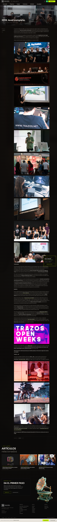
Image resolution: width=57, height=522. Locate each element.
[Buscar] (45, 1)
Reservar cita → (7, 492)
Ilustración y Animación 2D (23, 507)
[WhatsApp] (47, 1)
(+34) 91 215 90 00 (4, 511)
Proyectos (12, 4)
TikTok (6, 517)
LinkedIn (3, 30)
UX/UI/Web (21, 508)
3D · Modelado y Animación (23, 509)
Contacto (51, 1)
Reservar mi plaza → (50, 264)
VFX (20, 512)
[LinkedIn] (15, 1)
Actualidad (39, 4)
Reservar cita (46, 506)
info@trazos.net (4, 512)
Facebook (14, 517)
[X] (18, 1)
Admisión (32, 4)
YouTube (9, 517)
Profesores (33, 509)
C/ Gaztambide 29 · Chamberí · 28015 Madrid (7, 507)
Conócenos (25, 4)
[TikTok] (12, 1)
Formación (5, 4)
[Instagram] (11, 1)
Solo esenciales (52, 520)
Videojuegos (21, 513)
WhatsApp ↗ (3, 510)
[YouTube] (14, 1)
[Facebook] (16, 1)
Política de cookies (16, 520)
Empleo (18, 4)
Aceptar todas (46, 520)
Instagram (3, 517)
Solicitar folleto (15, 492)
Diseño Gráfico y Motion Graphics (24, 506)
